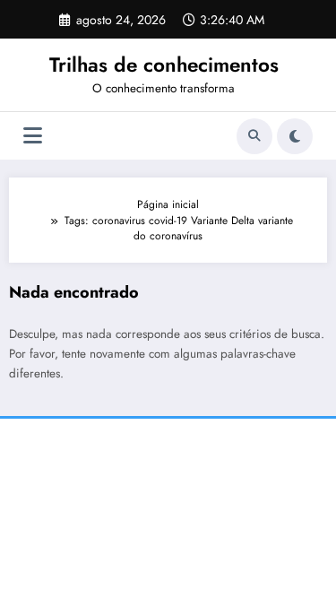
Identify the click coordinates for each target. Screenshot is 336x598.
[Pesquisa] (254, 136)
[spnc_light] (295, 136)
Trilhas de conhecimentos (164, 64)
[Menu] (33, 136)
